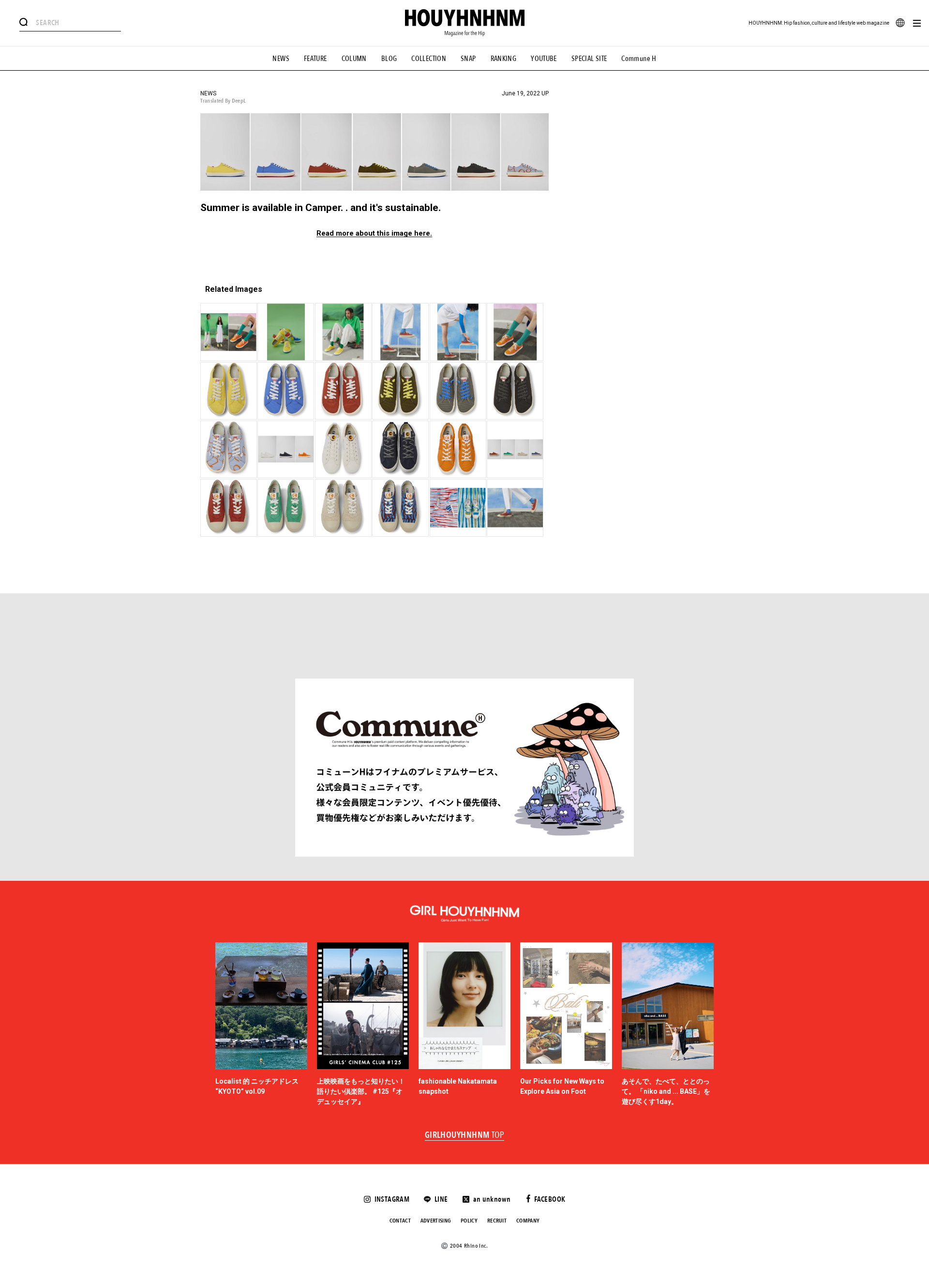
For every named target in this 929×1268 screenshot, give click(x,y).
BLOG (389, 58)
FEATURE (315, 58)
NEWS (280, 58)
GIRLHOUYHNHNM (465, 1135)
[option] (261, 1024)
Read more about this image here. (374, 233)
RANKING (504, 58)
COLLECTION (428, 58)
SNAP (468, 58)
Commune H (638, 58)
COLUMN (354, 58)
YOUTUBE (544, 58)
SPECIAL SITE (589, 58)
